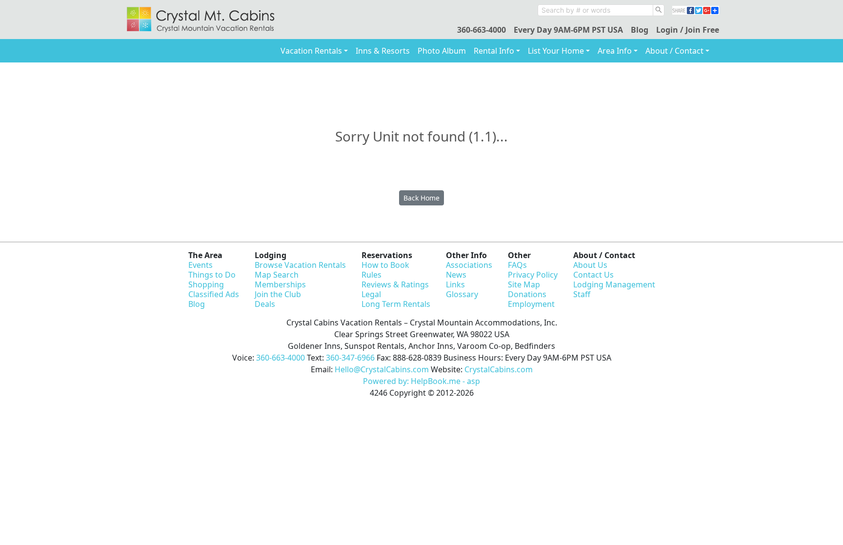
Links (455, 284)
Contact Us (593, 274)
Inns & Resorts (383, 50)
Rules (371, 274)
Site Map (524, 284)
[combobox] (595, 10)
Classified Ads (213, 294)
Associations (469, 265)
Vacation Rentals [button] (311, 50)
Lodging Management (614, 284)
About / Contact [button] (674, 50)
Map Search (277, 274)
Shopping (206, 284)
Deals (265, 304)
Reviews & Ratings (395, 284)
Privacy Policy (533, 274)
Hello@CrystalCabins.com (382, 369)
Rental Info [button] (494, 50)
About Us (590, 265)
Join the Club (278, 294)
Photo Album (442, 50)
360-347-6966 (350, 357)
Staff (581, 294)
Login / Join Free (687, 29)
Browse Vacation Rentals (300, 265)
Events (200, 265)
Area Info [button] (615, 50)
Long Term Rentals (395, 304)
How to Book (385, 265)
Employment (531, 304)
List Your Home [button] (556, 50)
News (456, 274)
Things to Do (212, 274)
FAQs (517, 265)
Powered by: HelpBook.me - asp (421, 381)
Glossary (462, 294)
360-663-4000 (481, 29)
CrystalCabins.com (498, 369)
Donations (527, 294)
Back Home (421, 197)
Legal (371, 294)
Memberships (280, 284)
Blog (639, 29)
